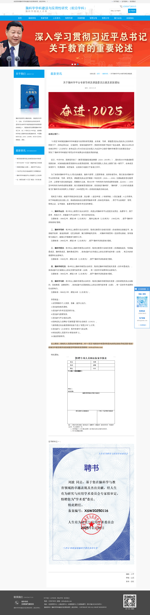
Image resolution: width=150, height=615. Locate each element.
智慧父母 (93, 18)
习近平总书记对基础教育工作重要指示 (29, 167)
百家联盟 (81, 18)
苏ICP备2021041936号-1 (94, 604)
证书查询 (124, 1)
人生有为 (56, 18)
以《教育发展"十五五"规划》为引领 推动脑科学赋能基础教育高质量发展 (28, 176)
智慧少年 (105, 18)
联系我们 (133, 1)
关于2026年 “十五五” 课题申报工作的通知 (29, 159)
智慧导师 (69, 18)
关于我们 (116, 1)
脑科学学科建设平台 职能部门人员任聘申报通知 (29, 172)
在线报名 (130, 18)
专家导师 (44, 18)
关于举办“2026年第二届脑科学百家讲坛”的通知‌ (29, 180)
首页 (20, 18)
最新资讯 (32, 18)
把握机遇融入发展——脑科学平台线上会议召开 (28, 163)
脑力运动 (118, 18)
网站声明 (60, 598)
